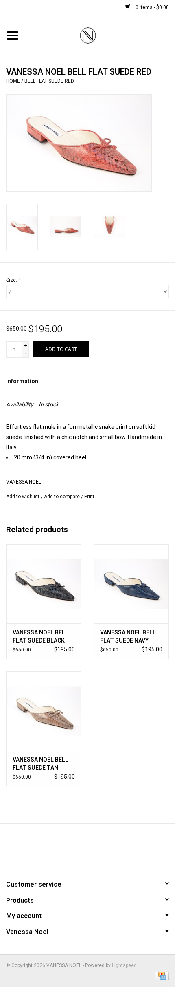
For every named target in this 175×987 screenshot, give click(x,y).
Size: (13, 280)
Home (13, 81)
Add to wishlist (22, 496)
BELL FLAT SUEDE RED (49, 81)
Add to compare (62, 496)
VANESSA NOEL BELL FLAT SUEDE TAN (40, 763)
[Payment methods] (160, 975)
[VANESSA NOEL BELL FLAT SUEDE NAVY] (131, 583)
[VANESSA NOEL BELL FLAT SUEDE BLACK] (43, 583)
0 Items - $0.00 (151, 7)
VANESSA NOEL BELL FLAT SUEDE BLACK (40, 636)
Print (89, 496)
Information (22, 381)
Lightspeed (124, 965)
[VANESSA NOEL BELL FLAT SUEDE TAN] (43, 711)
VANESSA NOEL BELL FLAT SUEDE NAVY (128, 636)
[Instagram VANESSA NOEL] (109, 848)
